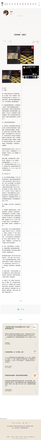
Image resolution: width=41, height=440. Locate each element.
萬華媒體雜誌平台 (31, 436)
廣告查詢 (21, 436)
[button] (17, 423)
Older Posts (20, 410)
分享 (38, 42)
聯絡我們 (25, 436)
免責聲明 (16, 436)
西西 (11, 41)
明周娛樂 (8, 436)
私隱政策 (12, 436)
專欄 (20, 32)
